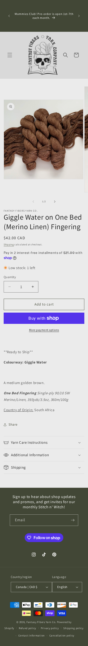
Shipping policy (73, 628)
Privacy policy (50, 628)
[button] (9, 55)
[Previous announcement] (9, 16)
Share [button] (13, 424)
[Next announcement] (79, 16)
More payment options (44, 330)
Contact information (31, 635)
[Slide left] (33, 201)
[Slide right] (54, 201)
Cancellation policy (61, 635)
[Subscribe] (72, 520)
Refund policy (27, 628)
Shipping (9, 244)
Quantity (10, 277)
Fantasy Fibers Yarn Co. (41, 622)
